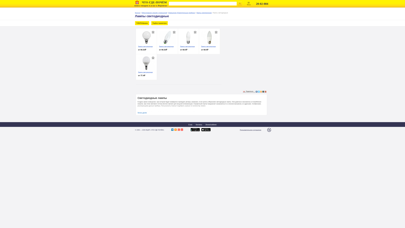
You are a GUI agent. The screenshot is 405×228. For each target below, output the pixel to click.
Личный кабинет (211, 124)
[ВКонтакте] (257, 91)
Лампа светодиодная (145, 46)
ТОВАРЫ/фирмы (142, 23)
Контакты (199, 124)
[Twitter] (259, 91)
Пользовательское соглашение (250, 130)
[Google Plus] (265, 91)
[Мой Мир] (263, 91)
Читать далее (142, 112)
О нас (190, 124)
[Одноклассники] (261, 91)
